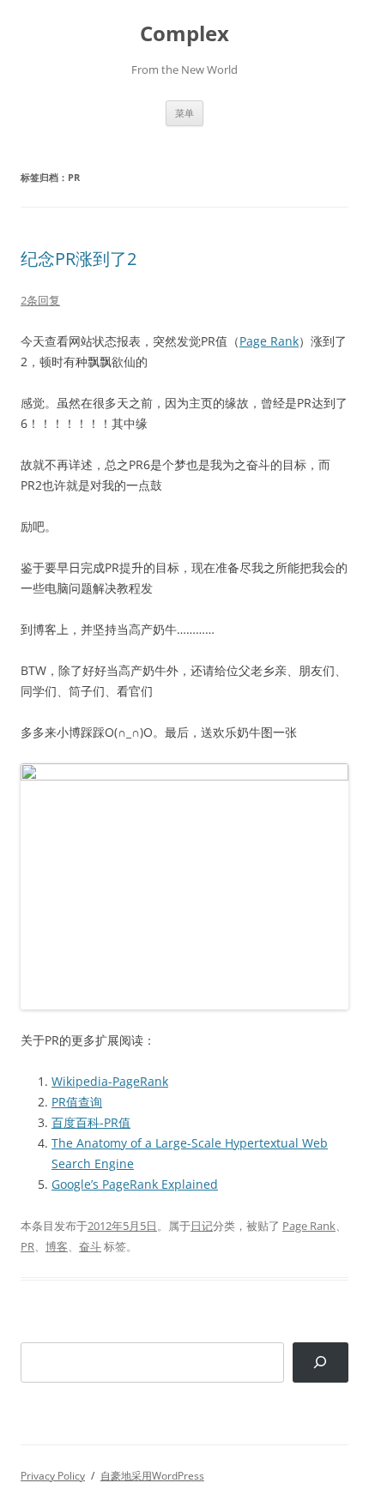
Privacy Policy (53, 1475)
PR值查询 (76, 1102)
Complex (184, 34)
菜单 (184, 112)
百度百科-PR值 (90, 1122)
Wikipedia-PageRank (109, 1081)
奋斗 (90, 1246)
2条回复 (40, 300)
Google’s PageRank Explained (134, 1184)
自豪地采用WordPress (152, 1475)
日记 (202, 1225)
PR (27, 1246)
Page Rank (269, 341)
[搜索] (320, 1362)
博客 (56, 1246)
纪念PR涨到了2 (78, 258)
